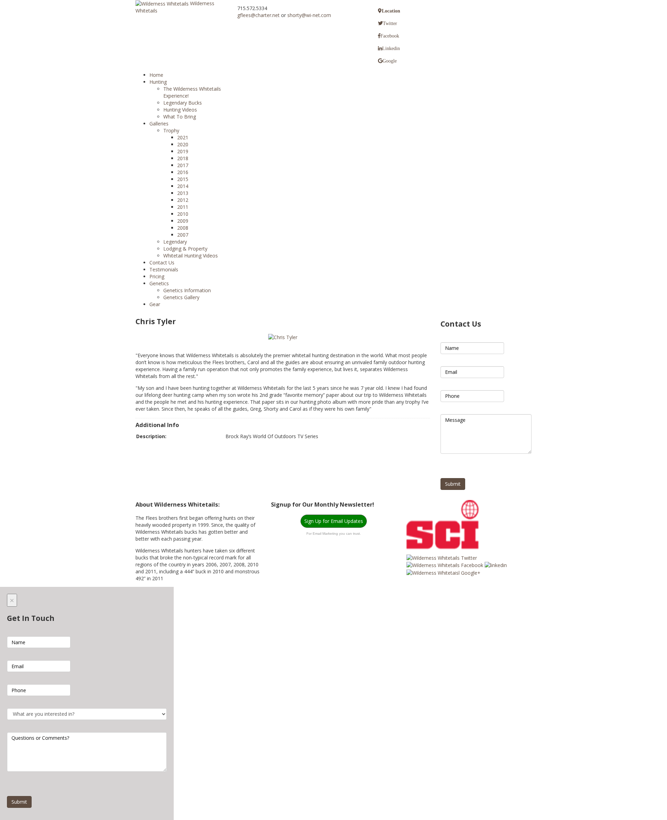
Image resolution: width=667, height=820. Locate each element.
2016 (182, 172)
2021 (182, 137)
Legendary (175, 241)
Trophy (171, 130)
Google (389, 60)
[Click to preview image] (282, 337)
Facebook (389, 35)
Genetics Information (187, 290)
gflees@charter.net (258, 15)
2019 (182, 151)
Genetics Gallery (181, 297)
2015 (182, 179)
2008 (182, 227)
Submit (453, 484)
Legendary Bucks (182, 102)
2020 (182, 144)
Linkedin (391, 48)
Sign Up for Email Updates (333, 521)
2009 (182, 221)
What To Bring (179, 116)
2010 (182, 214)
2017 (182, 165)
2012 (182, 200)
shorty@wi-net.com (309, 15)
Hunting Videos (180, 109)
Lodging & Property (185, 248)
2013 (182, 193)
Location (391, 10)
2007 (182, 234)
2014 (182, 186)
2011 (182, 207)
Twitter (390, 23)
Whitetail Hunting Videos (190, 255)
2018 (182, 158)
